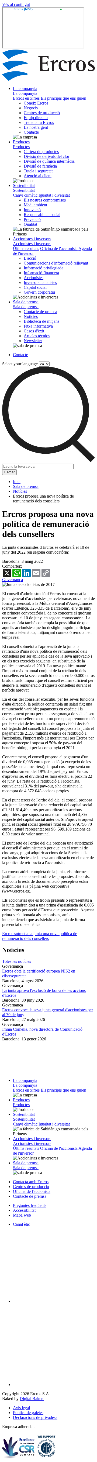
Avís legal (21, 1407)
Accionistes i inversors (32, 239)
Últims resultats (26, 248)
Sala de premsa (26, 302)
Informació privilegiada (43, 268)
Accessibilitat (24, 1210)
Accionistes (33, 277)
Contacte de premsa (40, 311)
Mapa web (22, 1215)
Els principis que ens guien (63, 98)
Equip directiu (36, 117)
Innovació (32, 209)
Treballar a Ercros (39, 122)
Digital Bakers (32, 1398)
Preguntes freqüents (29, 1205)
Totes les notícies (16, 961)
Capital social (35, 287)
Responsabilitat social (42, 214)
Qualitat (30, 224)
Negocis (31, 108)
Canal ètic (21, 1224)
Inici (16, 481)
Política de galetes (28, 1412)
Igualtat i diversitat (54, 195)
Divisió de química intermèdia (49, 161)
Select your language (20, 364)
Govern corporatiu (39, 292)
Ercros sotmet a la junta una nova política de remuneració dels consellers (39, 936)
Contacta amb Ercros (30, 1181)
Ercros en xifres (26, 98)
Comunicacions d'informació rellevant (56, 263)
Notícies (31, 316)
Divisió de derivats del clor (46, 156)
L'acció (30, 258)
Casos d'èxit (34, 331)
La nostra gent (36, 127)
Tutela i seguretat (38, 171)
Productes (21, 142)
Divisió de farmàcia (40, 166)
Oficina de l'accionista (59, 248)
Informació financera (41, 272)
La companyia (25, 88)
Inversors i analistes (40, 282)
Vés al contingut (16, 4)
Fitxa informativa (38, 326)
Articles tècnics (37, 336)
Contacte (31, 132)
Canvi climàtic (25, 195)
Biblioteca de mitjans (41, 321)
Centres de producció (42, 112)
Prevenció (32, 219)
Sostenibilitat (24, 185)
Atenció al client (37, 175)
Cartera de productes (41, 151)
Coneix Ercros (36, 103)
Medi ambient (35, 205)
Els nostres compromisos (45, 200)
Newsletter (33, 340)
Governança (12, 579)
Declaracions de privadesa (35, 1417)
